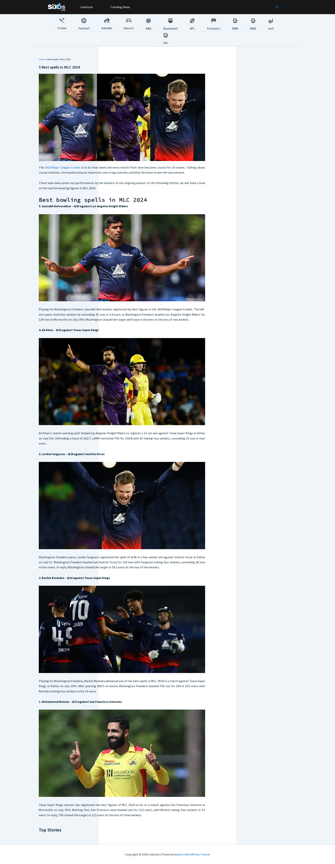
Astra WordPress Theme (194, 854)
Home (42, 59)
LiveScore (86, 7)
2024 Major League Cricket (62, 167)
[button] (277, 7)
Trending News (120, 7)
